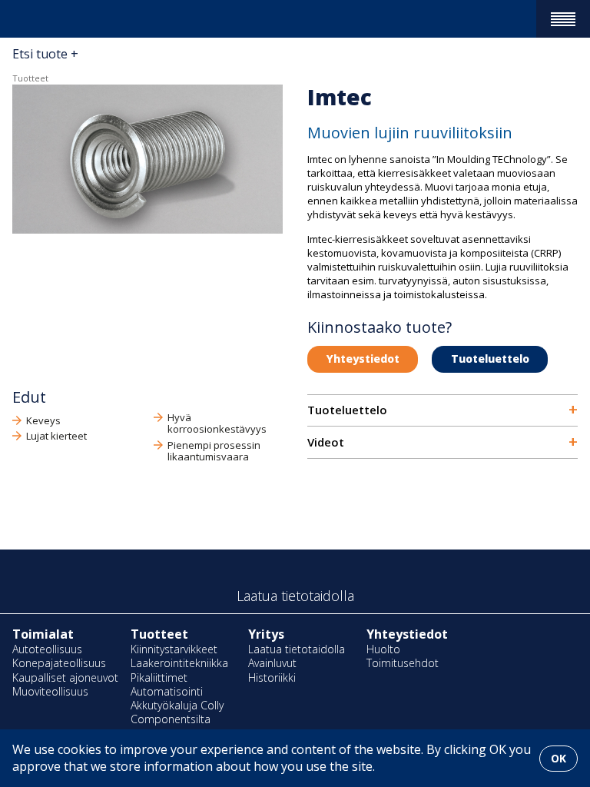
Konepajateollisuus (59, 663)
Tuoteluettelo (490, 358)
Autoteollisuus (47, 649)
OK (558, 758)
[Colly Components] (40, 19)
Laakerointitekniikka (179, 663)
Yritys (266, 634)
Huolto (383, 649)
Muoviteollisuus (50, 691)
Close (8, 40)
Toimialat (43, 634)
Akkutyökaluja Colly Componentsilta (177, 712)
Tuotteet (30, 78)
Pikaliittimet (159, 677)
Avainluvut (272, 663)
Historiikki (272, 677)
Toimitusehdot (402, 663)
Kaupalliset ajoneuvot (65, 677)
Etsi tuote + (45, 53)
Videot (442, 442)
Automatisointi (167, 691)
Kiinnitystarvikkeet (174, 649)
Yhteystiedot (362, 358)
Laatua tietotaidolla (296, 649)
